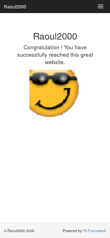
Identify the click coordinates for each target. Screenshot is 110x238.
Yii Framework (94, 230)
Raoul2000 (15, 6)
